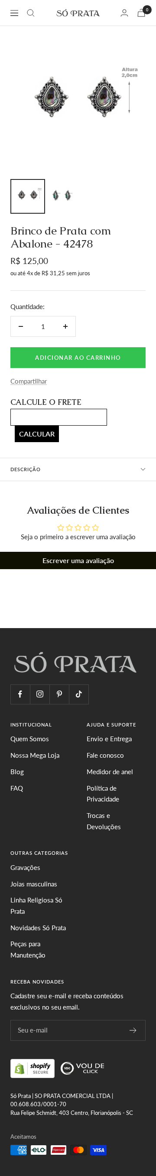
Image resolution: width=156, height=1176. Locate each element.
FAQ (16, 788)
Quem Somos (29, 739)
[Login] (124, 12)
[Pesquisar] (31, 13)
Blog (17, 771)
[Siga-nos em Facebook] (20, 694)
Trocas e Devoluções (104, 821)
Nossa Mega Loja (34, 755)
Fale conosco (105, 755)
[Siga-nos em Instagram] (39, 694)
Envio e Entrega (109, 739)
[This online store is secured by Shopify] (33, 1067)
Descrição (25, 469)
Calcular (37, 434)
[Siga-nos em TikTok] (78, 694)
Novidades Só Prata (38, 928)
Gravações (25, 867)
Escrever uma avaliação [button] (78, 560)
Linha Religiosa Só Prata (36, 905)
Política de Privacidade (103, 793)
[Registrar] (133, 1030)
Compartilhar (28, 381)
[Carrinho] (141, 13)
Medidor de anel (110, 771)
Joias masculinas (33, 884)
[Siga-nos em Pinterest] (59, 694)
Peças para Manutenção (28, 949)
